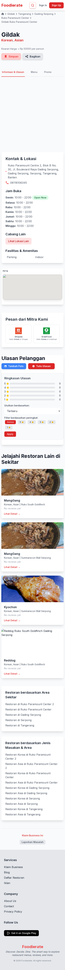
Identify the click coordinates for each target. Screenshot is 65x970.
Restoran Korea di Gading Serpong (27, 787)
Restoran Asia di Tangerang (22, 814)
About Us (10, 901)
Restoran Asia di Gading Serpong (26, 793)
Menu (34, 72)
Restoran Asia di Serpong (21, 803)
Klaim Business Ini (32, 835)
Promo (48, 72)
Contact (9, 906)
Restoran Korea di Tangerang (23, 809)
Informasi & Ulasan (13, 72)
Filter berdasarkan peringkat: (21, 417)
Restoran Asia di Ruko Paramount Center (31, 782)
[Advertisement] (32, 114)
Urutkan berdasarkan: (17, 405)
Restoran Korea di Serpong (22, 798)
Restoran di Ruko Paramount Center (28, 709)
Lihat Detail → (12, 513)
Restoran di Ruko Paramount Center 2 (29, 704)
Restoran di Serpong (18, 720)
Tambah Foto (16, 366)
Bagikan (35, 56)
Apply (10, 434)
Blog (7, 872)
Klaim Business (13, 867)
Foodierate (11, 5)
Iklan (7, 883)
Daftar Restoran (14, 877)
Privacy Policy (13, 911)
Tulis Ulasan (43, 366)
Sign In (43, 5)
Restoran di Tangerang (19, 725)
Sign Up (56, 5)
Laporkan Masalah (33, 842)
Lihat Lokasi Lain (18, 241)
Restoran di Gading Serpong (23, 714)
